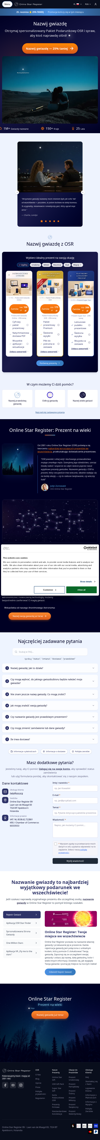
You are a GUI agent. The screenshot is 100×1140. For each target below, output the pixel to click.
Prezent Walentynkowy (75, 1112)
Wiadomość (59, 819)
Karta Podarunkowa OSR (58, 1098)
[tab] (41, 221)
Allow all (81, 590)
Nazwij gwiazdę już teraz (50, 1014)
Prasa (37, 1087)
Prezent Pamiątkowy (74, 1085)
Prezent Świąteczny (73, 1105)
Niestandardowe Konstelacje (59, 1112)
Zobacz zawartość (18, 351)
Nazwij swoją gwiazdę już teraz (28, 616)
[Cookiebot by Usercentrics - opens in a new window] (85, 548)
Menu (7, 4)
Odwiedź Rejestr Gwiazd (60, 972)
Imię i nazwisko (61, 782)
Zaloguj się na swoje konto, (55, 768)
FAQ (87, 1077)
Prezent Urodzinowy (74, 1078)
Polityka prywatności (40, 1092)
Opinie (38, 1083)
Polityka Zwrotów (89, 1110)
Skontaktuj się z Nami (91, 1082)
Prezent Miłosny (72, 1099)
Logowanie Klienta (90, 1089)
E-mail (56, 795)
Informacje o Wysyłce (90, 1103)
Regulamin (40, 1098)
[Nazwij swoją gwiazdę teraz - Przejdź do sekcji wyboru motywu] (23, 69)
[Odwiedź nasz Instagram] (21, 1085)
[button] (28, 4)
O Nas (38, 1074)
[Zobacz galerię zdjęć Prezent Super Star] (81, 289)
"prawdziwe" (69, 658)
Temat (56, 807)
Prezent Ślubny (72, 1092)
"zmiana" (46, 658)
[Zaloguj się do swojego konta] (95, 4)
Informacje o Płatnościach (90, 1096)
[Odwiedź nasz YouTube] (13, 1085)
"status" (36, 658)
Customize (48, 590)
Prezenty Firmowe (56, 1105)
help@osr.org (16, 793)
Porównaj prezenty (48, 363)
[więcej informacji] (27, 325)
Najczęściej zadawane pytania (50, 412)
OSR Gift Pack (58, 1084)
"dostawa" (57, 658)
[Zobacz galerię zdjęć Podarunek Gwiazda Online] (19, 287)
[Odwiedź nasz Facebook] (5, 1085)
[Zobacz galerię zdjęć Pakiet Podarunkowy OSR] (50, 287)
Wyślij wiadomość (75, 861)
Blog (37, 1079)
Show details (86, 581)
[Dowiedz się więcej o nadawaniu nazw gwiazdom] (68, 36)
